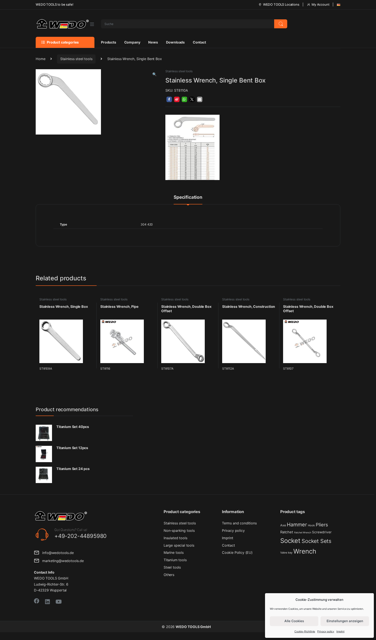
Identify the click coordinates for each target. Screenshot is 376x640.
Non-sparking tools (179, 530)
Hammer (297, 524)
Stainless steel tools (76, 59)
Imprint (340, 631)
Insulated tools (175, 538)
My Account (320, 5)
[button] (154, 74)
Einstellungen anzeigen (345, 621)
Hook (311, 525)
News (153, 42)
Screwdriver (321, 532)
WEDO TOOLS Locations (281, 5)
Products (108, 42)
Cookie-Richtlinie (304, 631)
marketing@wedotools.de (61, 561)
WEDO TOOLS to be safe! (54, 5)
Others (169, 575)
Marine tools (174, 552)
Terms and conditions (239, 523)
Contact (199, 42)
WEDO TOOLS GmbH (193, 627)
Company (132, 42)
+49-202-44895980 (80, 536)
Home (40, 59)
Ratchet (286, 532)
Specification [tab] (188, 197)
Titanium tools (175, 560)
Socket (290, 540)
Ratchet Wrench (302, 532)
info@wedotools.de (56, 553)
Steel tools (172, 567)
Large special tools (179, 545)
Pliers (322, 524)
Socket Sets (316, 541)
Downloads (175, 42)
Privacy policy (325, 631)
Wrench (304, 551)
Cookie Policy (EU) (237, 552)
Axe (283, 525)
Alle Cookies (294, 621)
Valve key (286, 552)
